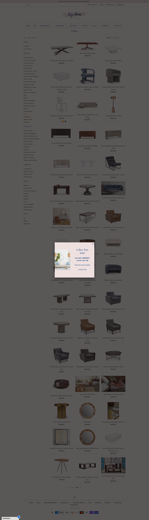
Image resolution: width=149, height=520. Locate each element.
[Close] (92, 244)
